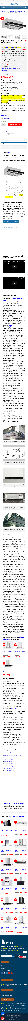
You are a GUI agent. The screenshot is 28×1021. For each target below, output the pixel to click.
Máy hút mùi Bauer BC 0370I (20, 831)
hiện (9, 152)
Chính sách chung (5, 970)
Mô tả (4, 144)
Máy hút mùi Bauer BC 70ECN (8, 652)
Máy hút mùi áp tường (9, 759)
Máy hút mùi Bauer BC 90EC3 (20, 851)
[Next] (25, 24)
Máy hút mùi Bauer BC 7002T (20, 870)
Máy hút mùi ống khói (9, 766)
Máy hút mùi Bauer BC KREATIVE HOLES (7, 831)
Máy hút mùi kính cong (9, 768)
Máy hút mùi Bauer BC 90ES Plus (7, 889)
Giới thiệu (3, 966)
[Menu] (2, 3)
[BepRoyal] (14, 3)
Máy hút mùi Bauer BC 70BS (7, 928)
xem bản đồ (15, 950)
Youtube (12, 327)
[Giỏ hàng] (25, 3)
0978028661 (4, 948)
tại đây (10, 325)
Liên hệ (3, 968)
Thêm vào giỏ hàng (14, 124)
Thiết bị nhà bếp (5, 11)
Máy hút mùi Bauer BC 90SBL (20, 909)
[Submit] (26, 7)
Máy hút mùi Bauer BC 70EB (7, 851)
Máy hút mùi (13, 11)
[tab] (14, 144)
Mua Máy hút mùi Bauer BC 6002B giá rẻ (14, 803)
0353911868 (18, 946)
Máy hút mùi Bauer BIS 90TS (21, 928)
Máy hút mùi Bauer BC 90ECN (8, 670)
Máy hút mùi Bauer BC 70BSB (20, 652)
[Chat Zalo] (3, 1013)
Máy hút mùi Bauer (21, 11)
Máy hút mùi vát (8, 761)
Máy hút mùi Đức (8, 753)
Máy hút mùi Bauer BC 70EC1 (7, 870)
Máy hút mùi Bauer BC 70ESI (20, 889)
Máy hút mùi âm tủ (9, 770)
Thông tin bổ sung (7, 147)
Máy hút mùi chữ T (8, 763)
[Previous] (3, 24)
